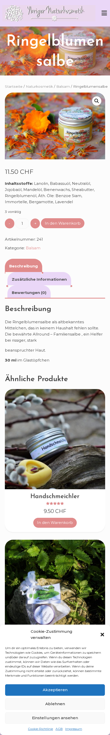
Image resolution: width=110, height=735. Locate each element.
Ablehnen (55, 703)
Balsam (63, 86)
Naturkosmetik (39, 86)
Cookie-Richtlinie (40, 729)
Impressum (73, 729)
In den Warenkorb (63, 223)
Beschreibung (23, 266)
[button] (102, 634)
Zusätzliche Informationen (39, 279)
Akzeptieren (55, 689)
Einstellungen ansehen (55, 717)
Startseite (14, 86)
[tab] (23, 265)
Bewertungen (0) (29, 292)
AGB (59, 729)
